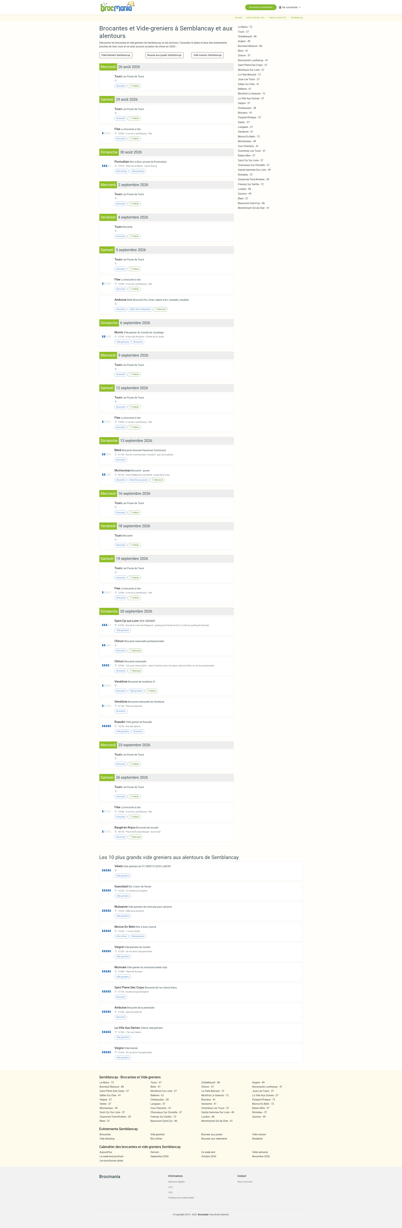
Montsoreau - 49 (247, 141)
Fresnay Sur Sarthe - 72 (251, 184)
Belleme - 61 (244, 88)
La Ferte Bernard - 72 (249, 74)
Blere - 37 (243, 198)
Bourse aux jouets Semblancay (164, 55)
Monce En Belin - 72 (249, 136)
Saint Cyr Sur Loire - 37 (250, 160)
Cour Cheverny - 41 (248, 146)
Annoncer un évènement (261, 7)
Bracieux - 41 (245, 112)
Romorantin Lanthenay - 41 (253, 60)
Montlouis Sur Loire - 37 (251, 69)
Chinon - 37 (244, 55)
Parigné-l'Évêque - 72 (249, 117)
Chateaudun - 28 (247, 108)
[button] (290, 7)
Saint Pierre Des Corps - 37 (252, 65)
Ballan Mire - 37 (246, 155)
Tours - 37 (243, 31)
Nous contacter (245, 1182)
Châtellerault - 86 (247, 36)
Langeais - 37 (245, 126)
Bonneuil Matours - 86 (250, 46)
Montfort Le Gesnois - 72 (251, 93)
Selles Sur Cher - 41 (248, 84)
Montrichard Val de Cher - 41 (253, 207)
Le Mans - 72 (245, 26)
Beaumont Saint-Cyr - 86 (251, 203)
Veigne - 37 (244, 103)
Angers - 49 (244, 41)
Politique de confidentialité (181, 1198)
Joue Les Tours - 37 (249, 79)
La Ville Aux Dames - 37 (251, 98)
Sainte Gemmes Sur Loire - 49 (254, 169)
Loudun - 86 (244, 188)
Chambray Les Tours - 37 (252, 150)
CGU (170, 1187)
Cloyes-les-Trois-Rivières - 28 (253, 179)
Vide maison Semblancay (207, 55)
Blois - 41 (243, 50)
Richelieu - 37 (245, 174)
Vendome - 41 (245, 131)
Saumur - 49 (244, 193)
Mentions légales (176, 1182)
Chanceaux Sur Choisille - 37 (253, 165)
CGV (170, 1192)
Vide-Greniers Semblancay (115, 55)
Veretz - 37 (244, 122)
